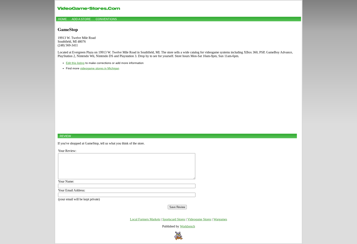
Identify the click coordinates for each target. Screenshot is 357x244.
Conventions (106, 19)
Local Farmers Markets (145, 219)
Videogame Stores (199, 219)
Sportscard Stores (173, 219)
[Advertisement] (177, 102)
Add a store (81, 19)
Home (62, 19)
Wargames (220, 219)
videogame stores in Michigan (99, 68)
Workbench (187, 226)
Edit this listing (75, 63)
